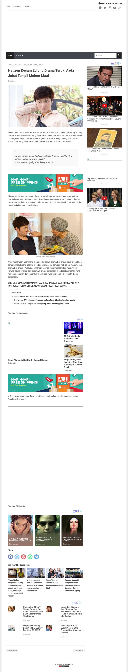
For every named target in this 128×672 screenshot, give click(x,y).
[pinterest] (23, 556)
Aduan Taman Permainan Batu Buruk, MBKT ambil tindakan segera (40, 296)
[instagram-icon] (110, 8)
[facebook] (10, 556)
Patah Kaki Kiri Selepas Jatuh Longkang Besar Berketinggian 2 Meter (41, 304)
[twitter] (17, 556)
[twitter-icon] (105, 8)
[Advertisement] (64, 29)
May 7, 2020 (47, 162)
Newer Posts (12, 651)
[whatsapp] (30, 556)
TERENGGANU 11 (67, 664)
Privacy (27, 6)
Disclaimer (17, 6)
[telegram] (36, 556)
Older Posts (78, 651)
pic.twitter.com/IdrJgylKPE (32, 159)
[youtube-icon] (115, 8)
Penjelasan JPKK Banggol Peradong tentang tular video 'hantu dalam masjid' (44, 300)
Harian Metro (21, 313)
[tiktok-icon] (120, 8)
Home (8, 6)
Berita (18, 55)
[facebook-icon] (100, 8)
